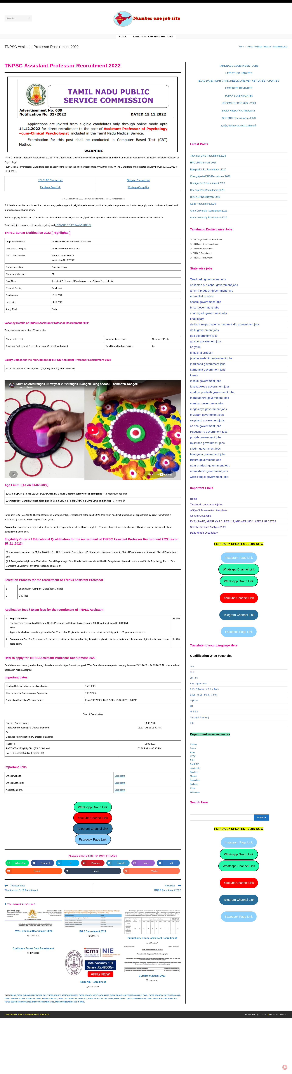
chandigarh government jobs (208, 313)
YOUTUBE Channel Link (50, 180)
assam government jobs (205, 301)
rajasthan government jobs (207, 443)
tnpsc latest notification (100, 998)
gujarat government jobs (206, 341)
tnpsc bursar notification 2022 (32, 995)
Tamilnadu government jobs (208, 279)
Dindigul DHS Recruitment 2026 (207, 183)
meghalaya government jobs (208, 409)
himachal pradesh (201, 352)
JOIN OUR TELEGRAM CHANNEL (73, 225)
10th (192, 666)
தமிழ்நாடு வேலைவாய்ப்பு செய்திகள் (238, 125)
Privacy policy (251, 1014)
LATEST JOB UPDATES (238, 73)
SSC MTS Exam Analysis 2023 (239, 118)
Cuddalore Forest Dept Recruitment (33, 948)
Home (193, 499)
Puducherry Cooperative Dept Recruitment (152, 938)
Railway (193, 744)
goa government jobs (203, 335)
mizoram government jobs (207, 414)
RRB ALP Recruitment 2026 (205, 197)
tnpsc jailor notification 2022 (72, 998)
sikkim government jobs (205, 448)
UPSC (193, 756)
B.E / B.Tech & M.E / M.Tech (204, 689)
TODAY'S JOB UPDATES (239, 95)
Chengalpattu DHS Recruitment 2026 (210, 176)
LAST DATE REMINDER (238, 88)
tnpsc (13, 995)
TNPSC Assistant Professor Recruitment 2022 (267, 47)
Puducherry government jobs (209, 431)
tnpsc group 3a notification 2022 (164, 995)
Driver (192, 788)
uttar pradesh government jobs (210, 465)
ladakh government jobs (205, 380)
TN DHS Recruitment (202, 253)
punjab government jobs (205, 437)
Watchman (195, 792)
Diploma (194, 700)
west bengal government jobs (209, 476)
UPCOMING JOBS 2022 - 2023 (239, 103)
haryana (195, 347)
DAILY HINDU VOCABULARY (238, 110)
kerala (194, 375)
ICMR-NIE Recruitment (93, 982)
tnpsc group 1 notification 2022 (62, 995)
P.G (192, 723)
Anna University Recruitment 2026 (208, 210)
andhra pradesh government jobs (211, 290)
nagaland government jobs (207, 420)
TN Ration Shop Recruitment (205, 244)
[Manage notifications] (284, 1067)
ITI (191, 706)
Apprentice (195, 780)
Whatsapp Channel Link (239, 569)
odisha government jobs (205, 426)
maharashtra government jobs (209, 397)
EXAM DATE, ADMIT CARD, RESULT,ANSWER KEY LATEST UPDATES (238, 80)
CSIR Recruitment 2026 (203, 204)
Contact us (263, 1014)
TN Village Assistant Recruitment (207, 239)
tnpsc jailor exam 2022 (46, 998)
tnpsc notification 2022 (43, 1002)
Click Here (120, 776)
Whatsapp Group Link (138, 187)
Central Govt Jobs (200, 516)
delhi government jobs (204, 330)
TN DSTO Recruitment (203, 248)
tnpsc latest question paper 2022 (130, 998)
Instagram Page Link (239, 557)
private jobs (195, 768)
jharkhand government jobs (207, 364)
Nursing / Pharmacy (199, 717)
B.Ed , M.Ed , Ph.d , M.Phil (203, 695)
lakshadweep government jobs (209, 386)
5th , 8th (194, 678)
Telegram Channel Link (138, 180)
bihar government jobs (204, 307)
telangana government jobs (207, 454)
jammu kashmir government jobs (211, 358)
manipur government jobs (206, 403)
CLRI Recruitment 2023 (152, 975)
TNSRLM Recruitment (202, 258)
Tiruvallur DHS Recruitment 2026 (208, 155)
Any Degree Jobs (198, 683)
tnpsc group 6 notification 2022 (20, 998)
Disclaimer (273, 1014)
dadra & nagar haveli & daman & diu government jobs (225, 324)
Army (192, 752)
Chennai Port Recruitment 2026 (207, 190)
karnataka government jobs (207, 369)
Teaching (194, 772)
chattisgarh (197, 318)
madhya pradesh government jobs (212, 392)
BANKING (194, 764)
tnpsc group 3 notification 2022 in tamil (129, 995)
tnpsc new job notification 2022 (162, 998)
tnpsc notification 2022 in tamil (70, 1002)
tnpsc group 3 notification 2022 (94, 995)
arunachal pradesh (202, 296)
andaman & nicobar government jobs (214, 285)
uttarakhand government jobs (209, 471)
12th (192, 672)
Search (261, 817)
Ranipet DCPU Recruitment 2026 (208, 169)
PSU (192, 760)
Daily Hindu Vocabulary (204, 532)
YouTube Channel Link (93, 817)
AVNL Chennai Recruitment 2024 (33, 931)
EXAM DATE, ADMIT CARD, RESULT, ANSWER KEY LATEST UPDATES (233, 521)
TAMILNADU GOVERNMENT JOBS (239, 66)
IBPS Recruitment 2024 (92, 931)
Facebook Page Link (50, 187)
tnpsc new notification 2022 (18, 1002)
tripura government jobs (205, 459)
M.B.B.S (194, 712)
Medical (193, 776)
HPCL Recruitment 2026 (203, 162)
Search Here (196, 812)
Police (193, 748)
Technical (194, 784)
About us (283, 1014)
